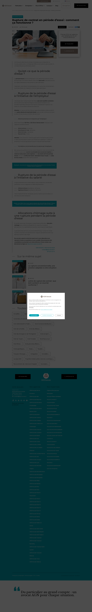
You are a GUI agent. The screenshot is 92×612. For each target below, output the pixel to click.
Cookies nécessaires (47, 315)
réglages (31, 307)
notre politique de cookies (46, 309)
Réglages (59, 315)
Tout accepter (34, 315)
